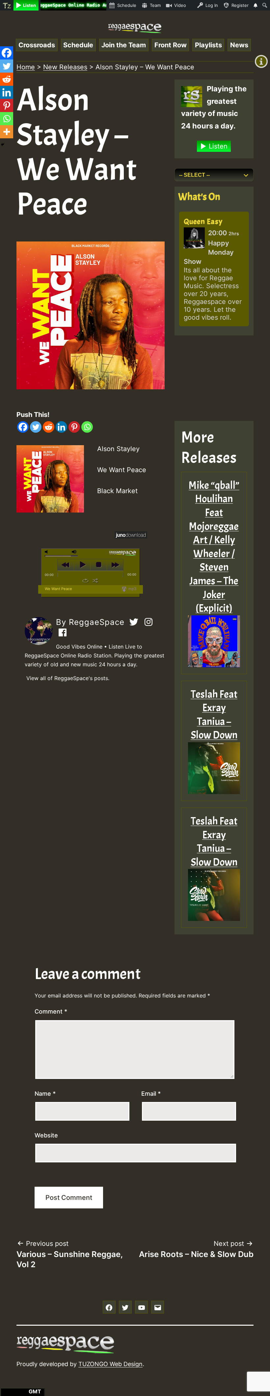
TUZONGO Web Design (110, 1364)
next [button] (115, 564)
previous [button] (66, 564)
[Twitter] (35, 427)
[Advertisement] (214, 378)
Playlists (208, 45)
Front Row (170, 45)
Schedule (78, 45)
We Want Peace (58, 588)
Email (151, 1093)
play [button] (82, 564)
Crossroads (36, 45)
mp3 (131, 588)
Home (25, 67)
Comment (51, 1011)
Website (46, 1135)
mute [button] (47, 552)
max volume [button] (74, 552)
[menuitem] (7, 5)
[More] (6, 131)
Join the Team (123, 45)
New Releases (65, 67)
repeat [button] (85, 581)
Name (45, 1093)
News (239, 45)
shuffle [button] (95, 581)
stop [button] (99, 564)
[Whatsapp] (87, 427)
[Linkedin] (61, 427)
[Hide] (2, 144)
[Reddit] (48, 427)
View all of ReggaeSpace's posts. (67, 678)
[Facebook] (23, 427)
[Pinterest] (74, 427)
